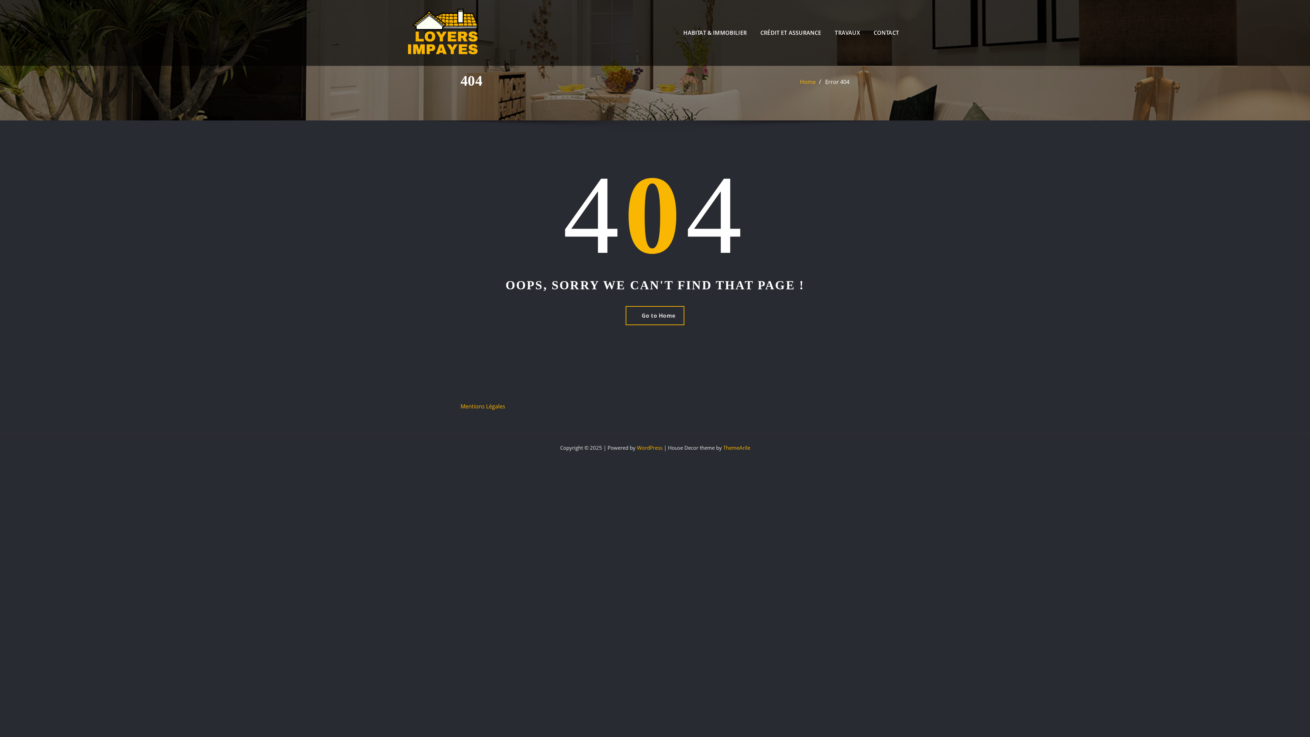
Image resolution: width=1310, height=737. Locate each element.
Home (808, 82)
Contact (886, 33)
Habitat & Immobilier (715, 33)
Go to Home (658, 315)
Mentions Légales (483, 406)
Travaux (847, 33)
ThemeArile (736, 447)
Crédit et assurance (790, 33)
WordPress (650, 447)
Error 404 (837, 82)
